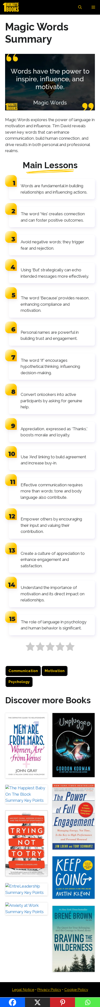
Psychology (19, 682)
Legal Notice (23, 989)
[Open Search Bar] (80, 7)
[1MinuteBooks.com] (12, 7)
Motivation (55, 671)
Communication (23, 671)
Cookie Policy (76, 989)
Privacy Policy (49, 989)
